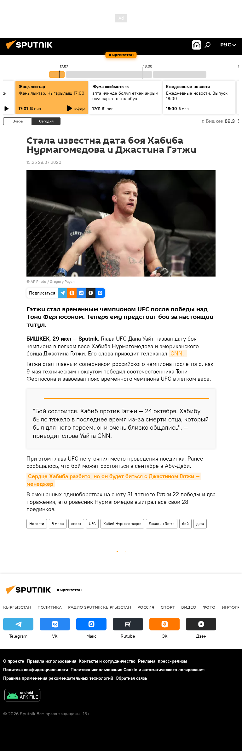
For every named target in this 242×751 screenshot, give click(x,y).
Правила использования (51, 661)
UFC (92, 523)
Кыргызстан (17, 607)
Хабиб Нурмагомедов (122, 523)
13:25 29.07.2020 (43, 162)
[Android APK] (22, 696)
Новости (36, 523)
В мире (58, 523)
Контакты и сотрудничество (107, 661)
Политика (49, 607)
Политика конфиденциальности (35, 669)
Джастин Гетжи (162, 523)
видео (188, 607)
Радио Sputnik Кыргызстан (99, 607)
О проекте (13, 661)
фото (209, 607)
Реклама (146, 661)
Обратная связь (131, 678)
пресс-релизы (172, 661)
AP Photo (38, 281)
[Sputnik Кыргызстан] (31, 50)
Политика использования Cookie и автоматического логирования (138, 669)
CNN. (178, 353)
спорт (76, 523)
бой (185, 523)
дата (200, 523)
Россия (145, 607)
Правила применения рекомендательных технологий (58, 678)
